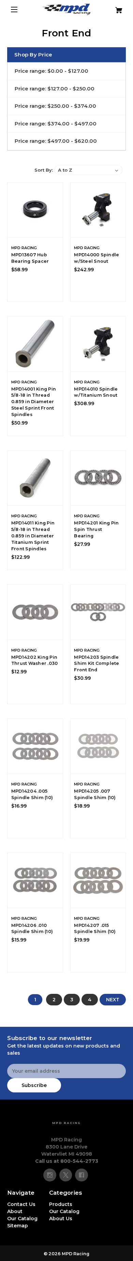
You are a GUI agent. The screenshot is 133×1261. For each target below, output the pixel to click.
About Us (60, 1218)
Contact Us (21, 1204)
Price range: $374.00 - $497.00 (56, 123)
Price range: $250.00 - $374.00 (55, 106)
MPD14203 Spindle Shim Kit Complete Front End (96, 664)
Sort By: (43, 170)
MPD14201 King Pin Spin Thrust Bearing (96, 529)
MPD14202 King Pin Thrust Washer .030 (34, 660)
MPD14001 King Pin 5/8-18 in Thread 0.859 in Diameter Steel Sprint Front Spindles (33, 401)
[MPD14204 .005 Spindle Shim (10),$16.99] (35, 746)
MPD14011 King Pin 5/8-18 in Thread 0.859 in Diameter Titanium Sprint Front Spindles (33, 535)
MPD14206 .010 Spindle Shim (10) (32, 928)
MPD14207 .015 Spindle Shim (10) (95, 928)
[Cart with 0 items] (116, 7)
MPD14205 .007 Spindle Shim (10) (95, 794)
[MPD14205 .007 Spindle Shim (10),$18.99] (98, 746)
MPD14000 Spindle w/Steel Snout (96, 258)
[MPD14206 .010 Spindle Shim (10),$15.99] (35, 880)
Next (112, 1000)
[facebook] (81, 1175)
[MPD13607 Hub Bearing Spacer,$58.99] (35, 210)
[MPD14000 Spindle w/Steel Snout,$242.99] (98, 210)
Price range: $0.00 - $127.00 (51, 71)
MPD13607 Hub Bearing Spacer (30, 258)
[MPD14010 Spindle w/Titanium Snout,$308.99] (98, 344)
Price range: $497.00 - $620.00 (56, 141)
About (15, 1211)
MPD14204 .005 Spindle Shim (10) (32, 794)
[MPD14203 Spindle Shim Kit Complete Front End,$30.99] (98, 612)
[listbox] (88, 170)
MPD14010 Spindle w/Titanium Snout (96, 392)
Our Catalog (22, 1218)
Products (60, 1204)
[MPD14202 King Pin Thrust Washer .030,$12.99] (35, 612)
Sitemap (17, 1226)
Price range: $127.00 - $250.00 (54, 88)
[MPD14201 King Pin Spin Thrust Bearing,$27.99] (98, 478)
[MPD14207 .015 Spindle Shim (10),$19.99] (98, 880)
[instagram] (50, 1175)
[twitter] (66, 1175)
